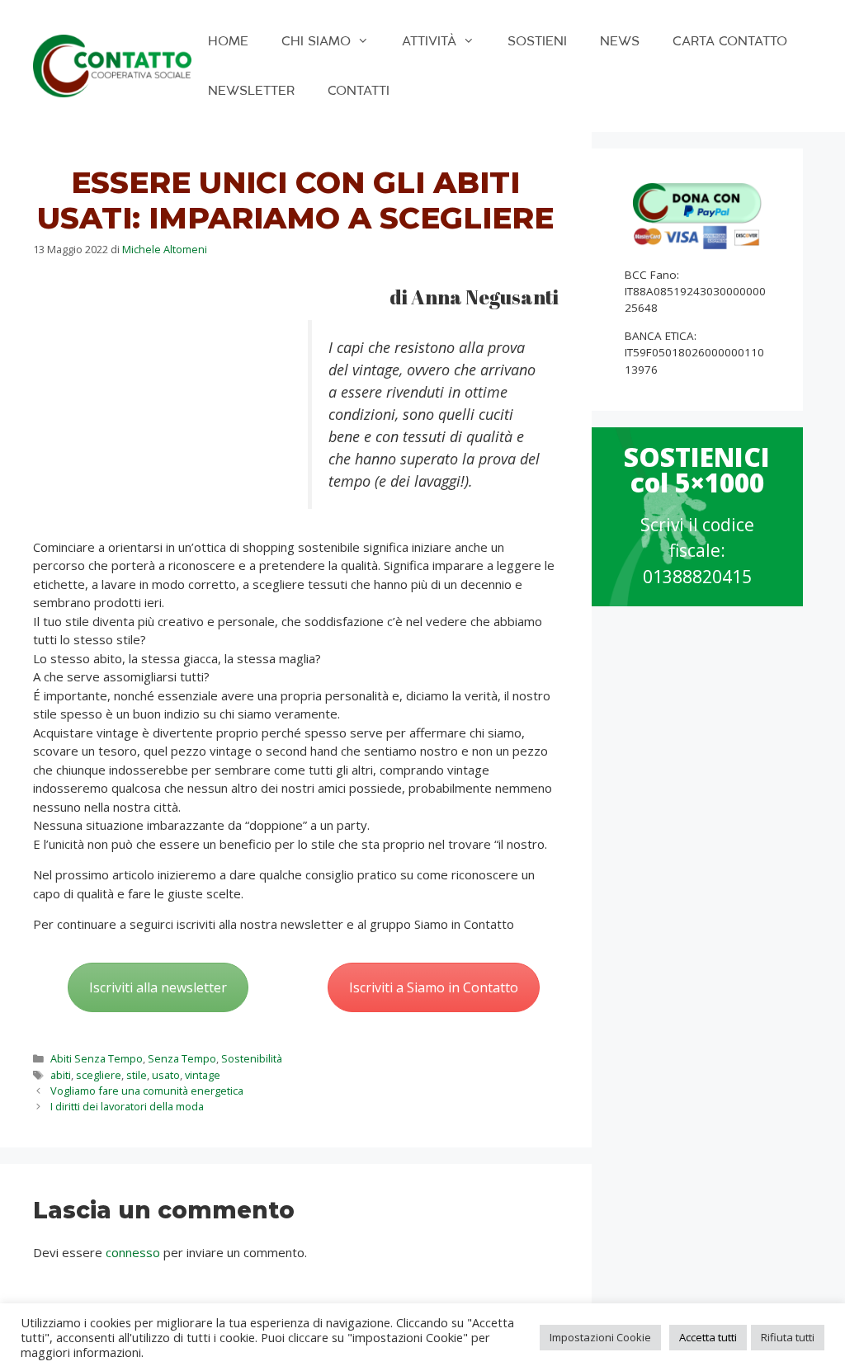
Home (228, 41)
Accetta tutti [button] (708, 1337)
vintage (202, 1074)
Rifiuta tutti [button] (787, 1337)
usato (166, 1074)
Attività (429, 41)
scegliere (98, 1074)
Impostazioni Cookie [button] (600, 1337)
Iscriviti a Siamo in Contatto (433, 987)
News (620, 41)
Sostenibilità (251, 1058)
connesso (133, 1252)
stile (136, 1074)
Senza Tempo (182, 1058)
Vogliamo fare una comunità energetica (146, 1090)
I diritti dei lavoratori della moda (127, 1106)
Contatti (358, 90)
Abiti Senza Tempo (96, 1058)
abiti (60, 1074)
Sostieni (537, 41)
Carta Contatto (730, 41)
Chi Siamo (316, 41)
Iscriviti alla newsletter (158, 987)
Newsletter (251, 90)
